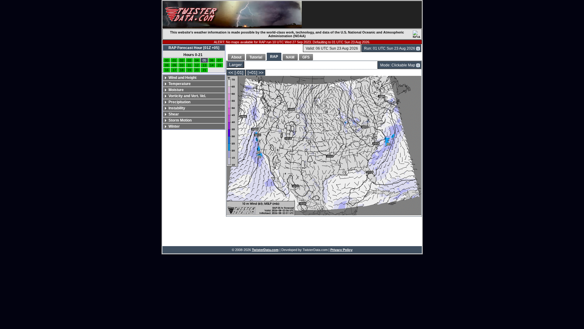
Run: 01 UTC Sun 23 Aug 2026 (389, 48)
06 (212, 60)
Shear (174, 114)
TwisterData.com (265, 250)
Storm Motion (180, 120)
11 (189, 65)
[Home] (232, 14)
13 (204, 65)
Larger (235, 64)
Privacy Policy (341, 250)
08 (167, 65)
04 (197, 60)
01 (174, 60)
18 (181, 70)
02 (181, 60)
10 (181, 65)
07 (219, 60)
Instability (177, 108)
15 (219, 65)
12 (197, 65)
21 (204, 70)
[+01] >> (255, 72)
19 (189, 70)
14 (212, 65)
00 (167, 60)
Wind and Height (182, 78)
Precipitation (179, 102)
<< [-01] (235, 72)
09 (174, 65)
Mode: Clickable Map (397, 65)
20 (197, 70)
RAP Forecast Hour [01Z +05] (194, 48)
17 (174, 70)
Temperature (180, 84)
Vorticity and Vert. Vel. (187, 96)
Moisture (176, 90)
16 (167, 70)
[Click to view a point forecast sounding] (324, 146)
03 (189, 60)
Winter (174, 126)
